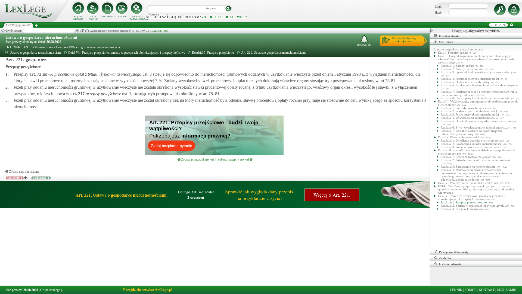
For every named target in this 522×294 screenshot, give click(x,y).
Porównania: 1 (41, 178)
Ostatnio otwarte (450, 264)
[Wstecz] (7, 30)
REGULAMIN (507, 290)
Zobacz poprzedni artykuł (197, 159)
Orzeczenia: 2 (14, 178)
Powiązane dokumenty (454, 252)
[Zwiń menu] (512, 25)
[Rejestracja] (514, 9)
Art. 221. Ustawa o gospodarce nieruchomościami (273, 53)
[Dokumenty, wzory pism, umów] (107, 8)
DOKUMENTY (108, 16)
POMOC (471, 290)
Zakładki (445, 258)
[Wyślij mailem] (82, 30)
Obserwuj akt (364, 44)
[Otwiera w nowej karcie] (25, 178)
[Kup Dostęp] (122, 8)
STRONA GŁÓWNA (78, 17)
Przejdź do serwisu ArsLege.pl (147, 290)
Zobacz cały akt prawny (23, 172)
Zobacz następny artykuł (233, 159)
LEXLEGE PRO (159, 30)
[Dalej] (11, 30)
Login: (439, 6)
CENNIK (122, 16)
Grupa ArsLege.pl (51, 290)
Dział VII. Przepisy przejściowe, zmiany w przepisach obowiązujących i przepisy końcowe (126, 53)
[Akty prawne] (93, 8)
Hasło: (439, 13)
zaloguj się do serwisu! (224, 17)
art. (34, 74)
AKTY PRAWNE (93, 17)
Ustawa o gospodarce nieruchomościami (41, 37)
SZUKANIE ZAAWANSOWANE (137, 17)
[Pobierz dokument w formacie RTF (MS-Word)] (77, 30)
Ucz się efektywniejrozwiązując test (404, 39)
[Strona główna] (34, 21)
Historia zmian (449, 35)
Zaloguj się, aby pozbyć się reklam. (476, 31)
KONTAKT (487, 290)
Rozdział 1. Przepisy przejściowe (213, 53)
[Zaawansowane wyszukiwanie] (137, 8)
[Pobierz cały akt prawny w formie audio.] (87, 30)
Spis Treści (446, 41)
